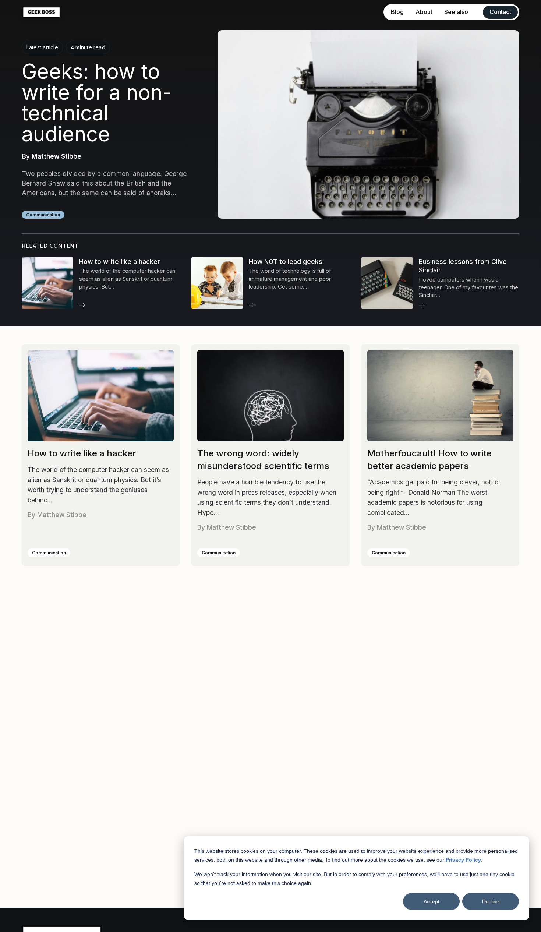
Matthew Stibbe (56, 156)
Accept (431, 901)
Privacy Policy (463, 860)
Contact (500, 11)
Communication (43, 215)
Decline (490, 901)
